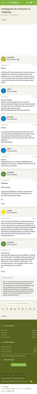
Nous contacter (6, 378)
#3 (35, 125)
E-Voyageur (5, 386)
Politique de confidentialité (9, 381)
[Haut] (29, 381)
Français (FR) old (19, 375)
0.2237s (29, 389)
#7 (35, 250)
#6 (35, 218)
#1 (35, 65)
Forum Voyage (6, 375)
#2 (35, 97)
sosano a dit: (7, 278)
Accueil (25, 381)
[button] (3, 2)
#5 (35, 180)
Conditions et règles (18, 378)
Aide (20, 381)
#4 (35, 156)
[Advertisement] (18, 39)
